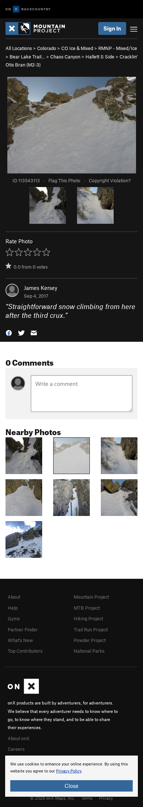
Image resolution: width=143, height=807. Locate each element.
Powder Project (90, 640)
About (14, 597)
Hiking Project (88, 618)
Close (71, 785)
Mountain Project (91, 597)
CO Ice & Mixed (77, 48)
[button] (9, 332)
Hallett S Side (99, 57)
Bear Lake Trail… (27, 57)
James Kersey (40, 287)
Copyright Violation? (110, 180)
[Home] (39, 28)
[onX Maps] (23, 692)
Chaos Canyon (65, 57)
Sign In (112, 28)
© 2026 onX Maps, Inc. (52, 797)
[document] (71, 776)
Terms (87, 797)
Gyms (14, 618)
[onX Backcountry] (28, 9)
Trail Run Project (91, 629)
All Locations (19, 48)
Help (13, 608)
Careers (16, 749)
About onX (19, 738)
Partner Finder (23, 629)
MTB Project (87, 608)
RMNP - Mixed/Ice (117, 48)
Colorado (46, 48)
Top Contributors (25, 651)
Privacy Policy (68, 771)
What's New (20, 640)
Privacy (106, 797)
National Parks (89, 651)
